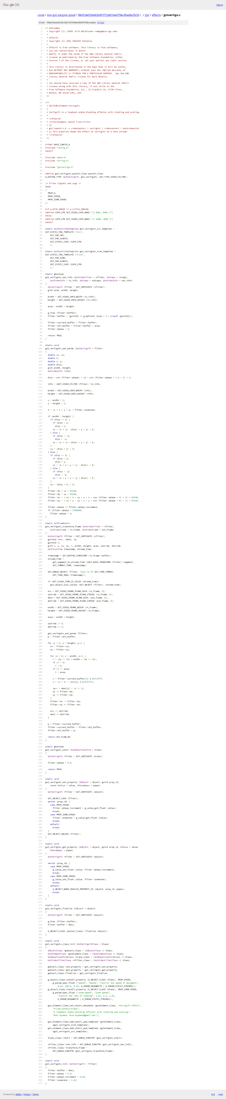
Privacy (26, 1094)
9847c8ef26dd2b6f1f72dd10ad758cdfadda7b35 (108, 15)
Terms (35, 1094)
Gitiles (19, 1094)
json (220, 1094)
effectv (156, 15)
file (100, 22)
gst (147, 15)
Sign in (219, 4)
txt (213, 1094)
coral (41, 15)
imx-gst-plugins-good (61, 15)
